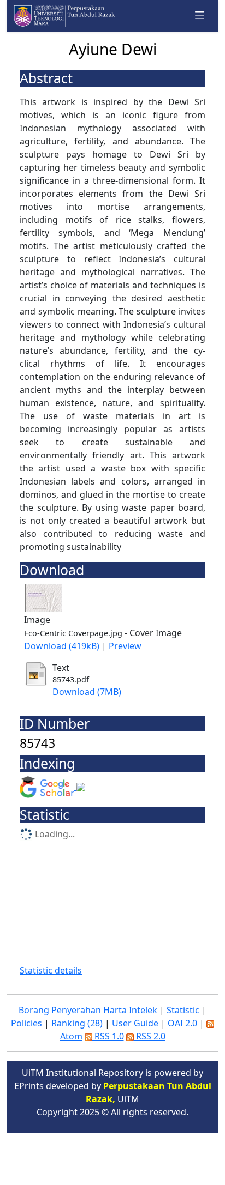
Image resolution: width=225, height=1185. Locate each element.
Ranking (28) (77, 1023)
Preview (125, 646)
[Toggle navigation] (200, 15)
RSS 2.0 (149, 1036)
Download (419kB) (61, 646)
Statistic (183, 1010)
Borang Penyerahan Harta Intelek (88, 1010)
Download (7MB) (86, 692)
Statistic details (51, 970)
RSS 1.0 (108, 1036)
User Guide (135, 1023)
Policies (26, 1023)
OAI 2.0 (182, 1023)
